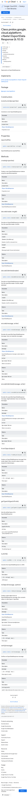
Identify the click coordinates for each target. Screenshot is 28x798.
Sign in (24, 1)
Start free (5, 12)
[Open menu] (2, 2)
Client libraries (11, 9)
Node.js (22, 6)
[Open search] (17, 2)
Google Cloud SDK (10, 6)
